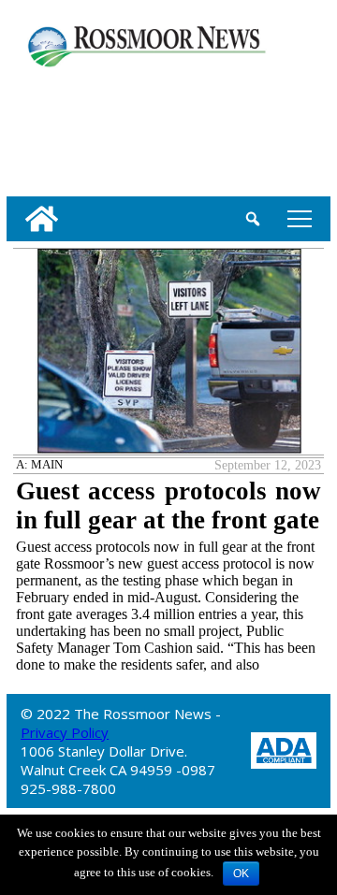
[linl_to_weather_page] (67, 128)
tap (296, 218)
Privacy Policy (65, 732)
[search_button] (253, 218)
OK (241, 873)
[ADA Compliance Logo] (283, 749)
